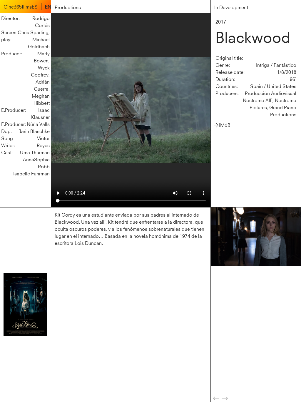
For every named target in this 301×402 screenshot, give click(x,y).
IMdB (224, 124)
